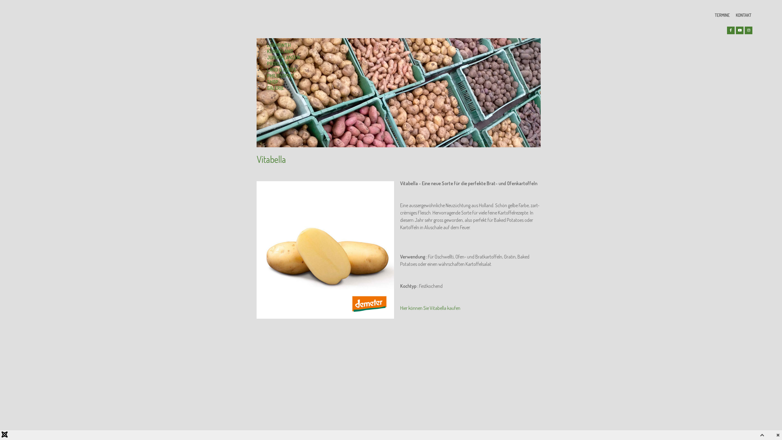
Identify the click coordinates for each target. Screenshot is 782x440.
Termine (722, 15)
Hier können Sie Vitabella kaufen (430, 308)
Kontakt (743, 15)
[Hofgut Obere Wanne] (279, 19)
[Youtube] (740, 30)
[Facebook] (731, 30)
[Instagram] (748, 30)
